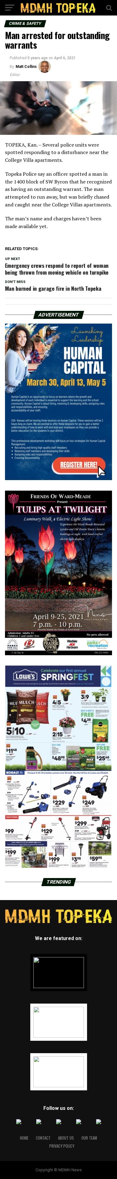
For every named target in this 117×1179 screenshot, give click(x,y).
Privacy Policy (61, 1146)
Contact (43, 1138)
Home (24, 1138)
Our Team (89, 1138)
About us (66, 1138)
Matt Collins (26, 66)
